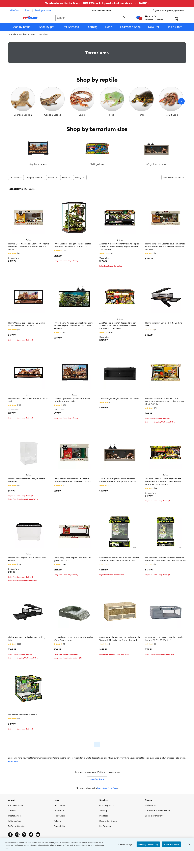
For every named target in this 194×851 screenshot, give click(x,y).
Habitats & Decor (27, 34)
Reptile (12, 34)
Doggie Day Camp (108, 821)
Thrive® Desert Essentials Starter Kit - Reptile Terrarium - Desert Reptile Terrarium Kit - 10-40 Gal (28, 246)
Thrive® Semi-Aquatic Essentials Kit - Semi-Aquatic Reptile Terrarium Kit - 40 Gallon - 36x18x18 (73, 326)
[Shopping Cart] (180, 19)
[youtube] (38, 834)
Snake (82, 114)
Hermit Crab (171, 114)
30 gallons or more (156, 164)
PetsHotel (103, 815)
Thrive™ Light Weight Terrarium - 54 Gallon (119, 398)
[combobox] (91, 17)
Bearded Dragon (23, 114)
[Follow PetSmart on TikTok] (31, 834)
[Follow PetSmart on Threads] (24, 834)
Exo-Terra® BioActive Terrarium (22, 714)
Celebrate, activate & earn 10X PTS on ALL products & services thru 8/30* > (97, 3)
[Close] (189, 844)
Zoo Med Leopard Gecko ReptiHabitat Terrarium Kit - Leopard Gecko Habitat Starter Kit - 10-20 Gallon (163, 481)
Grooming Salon (106, 805)
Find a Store (150, 805)
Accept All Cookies (171, 844)
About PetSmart (15, 805)
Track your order (43, 10)
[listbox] (97, 101)
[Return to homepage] (30, 17)
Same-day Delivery (154, 815)
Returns (57, 821)
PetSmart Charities (16, 826)
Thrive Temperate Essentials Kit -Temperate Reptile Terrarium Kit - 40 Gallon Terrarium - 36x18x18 (165, 246)
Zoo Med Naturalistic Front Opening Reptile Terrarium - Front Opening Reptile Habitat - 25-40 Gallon (119, 246)
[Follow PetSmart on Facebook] (10, 834)
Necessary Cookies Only (148, 844)
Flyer (27, 10)
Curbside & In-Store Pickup (157, 810)
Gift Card (14, 10)
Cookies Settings (125, 844)
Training (103, 810)
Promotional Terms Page (107, 788)
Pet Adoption (105, 826)
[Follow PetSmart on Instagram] (17, 834)
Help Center (59, 805)
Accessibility (59, 826)
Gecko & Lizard (52, 114)
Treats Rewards (15, 815)
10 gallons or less (38, 164)
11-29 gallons (97, 164)
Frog (111, 114)
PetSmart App (14, 821)
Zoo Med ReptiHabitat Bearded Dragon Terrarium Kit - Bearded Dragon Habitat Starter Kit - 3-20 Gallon (117, 326)
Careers (12, 810)
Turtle (141, 114)
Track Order (59, 815)
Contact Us (59, 810)
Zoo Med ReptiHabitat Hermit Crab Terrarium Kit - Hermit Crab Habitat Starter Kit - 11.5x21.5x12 (165, 401)
